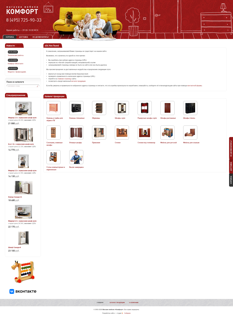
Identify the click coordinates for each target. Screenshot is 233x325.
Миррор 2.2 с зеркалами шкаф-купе (22, 171)
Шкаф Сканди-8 (14, 247)
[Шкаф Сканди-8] (23, 244)
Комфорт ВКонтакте (15, 64)
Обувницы (96, 118)
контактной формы (194, 86)
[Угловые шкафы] (76, 132)
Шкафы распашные (168, 118)
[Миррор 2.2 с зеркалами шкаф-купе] (23, 167)
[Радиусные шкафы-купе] (144, 108)
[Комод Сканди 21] (23, 194)
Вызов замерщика (76, 167)
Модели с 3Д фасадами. (17, 72)
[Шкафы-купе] (122, 108)
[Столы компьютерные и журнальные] (53, 157)
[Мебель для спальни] (190, 132)
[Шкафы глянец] (190, 108)
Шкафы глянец (189, 118)
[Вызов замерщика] (76, 157)
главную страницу (64, 79)
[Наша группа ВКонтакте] (22, 293)
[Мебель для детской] (167, 132)
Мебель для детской (168, 143)
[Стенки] (122, 132)
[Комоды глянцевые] (76, 108)
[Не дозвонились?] (42, 37)
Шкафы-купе (120, 118)
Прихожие (96, 143)
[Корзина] (10, 37)
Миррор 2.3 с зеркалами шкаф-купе (22, 118)
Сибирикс (127, 313)
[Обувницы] (99, 108)
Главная (100, 302)
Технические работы (16, 55)
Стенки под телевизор (146, 143)
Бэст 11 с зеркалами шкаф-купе (21, 144)
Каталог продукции (117, 302)
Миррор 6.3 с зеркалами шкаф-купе (22, 221)
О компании (133, 302)
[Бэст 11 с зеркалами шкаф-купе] (23, 141)
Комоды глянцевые (77, 118)
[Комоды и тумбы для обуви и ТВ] (53, 108)
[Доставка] (23, 37)
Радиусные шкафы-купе (147, 118)
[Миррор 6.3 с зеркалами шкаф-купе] (23, 218)
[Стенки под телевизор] (144, 132)
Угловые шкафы (75, 143)
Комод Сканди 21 (15, 197)
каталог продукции (78, 81)
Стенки (117, 143)
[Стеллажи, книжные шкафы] (53, 132)
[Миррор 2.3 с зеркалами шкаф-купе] (23, 115)
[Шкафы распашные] (167, 108)
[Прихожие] (99, 132)
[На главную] (22, 14)
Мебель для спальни (191, 143)
